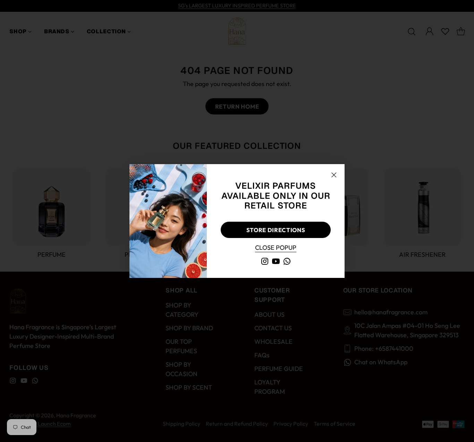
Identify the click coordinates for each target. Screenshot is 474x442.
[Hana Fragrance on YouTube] (276, 262)
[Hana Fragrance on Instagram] (265, 262)
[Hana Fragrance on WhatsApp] (287, 262)
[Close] (333, 174)
